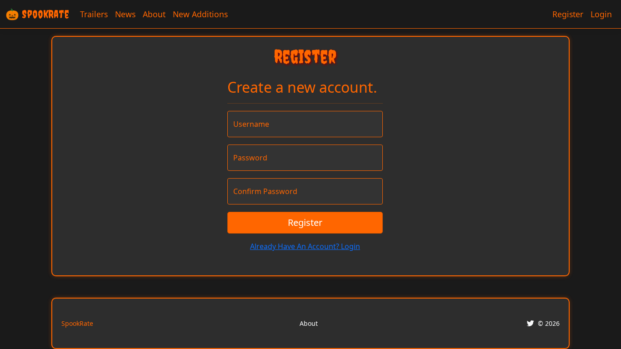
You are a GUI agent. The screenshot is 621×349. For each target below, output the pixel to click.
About (154, 14)
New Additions (200, 14)
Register (567, 14)
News (125, 14)
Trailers (94, 14)
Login (601, 14)
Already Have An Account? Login (305, 246)
